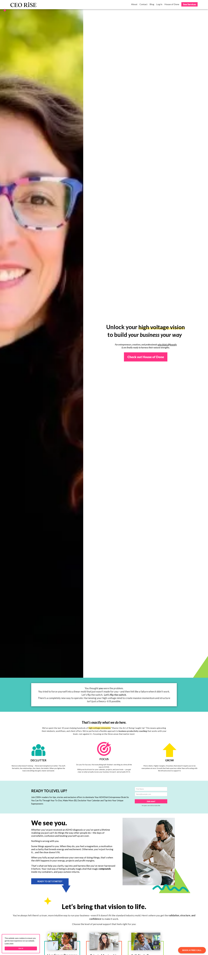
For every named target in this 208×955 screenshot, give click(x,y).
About (134, 4)
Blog (152, 4)
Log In (159, 4)
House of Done (171, 4)
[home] (23, 4)
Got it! (21, 948)
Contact (143, 4)
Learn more (9, 943)
